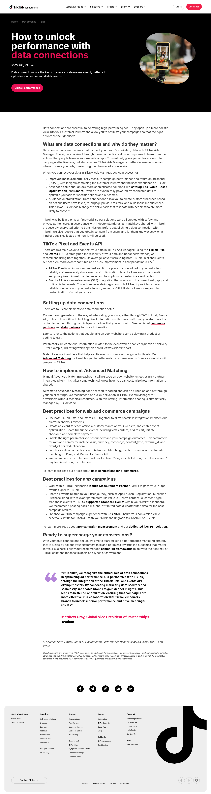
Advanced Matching (57, 358)
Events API (56, 253)
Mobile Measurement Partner (109, 485)
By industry (44, 753)
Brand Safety (132, 726)
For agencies (132, 722)
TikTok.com (124, 784)
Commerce (44, 742)
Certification (103, 745)
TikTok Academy (104, 741)
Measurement (45, 738)
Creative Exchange (76, 753)
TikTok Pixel (157, 249)
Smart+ (79, 191)
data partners (70, 327)
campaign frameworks (116, 548)
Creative (43, 731)
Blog (43, 21)
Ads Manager (74, 723)
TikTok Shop (73, 735)
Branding (43, 727)
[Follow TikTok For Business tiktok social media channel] (181, 780)
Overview (44, 723)
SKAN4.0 (114, 514)
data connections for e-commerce (114, 470)
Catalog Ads (139, 186)
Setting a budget (17, 722)
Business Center (75, 731)
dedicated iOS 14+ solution (148, 526)
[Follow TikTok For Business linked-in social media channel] (189, 780)
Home (14, 21)
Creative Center (75, 757)
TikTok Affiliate (132, 744)
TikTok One (73, 745)
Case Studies (103, 727)
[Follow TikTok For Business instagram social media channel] (196, 780)
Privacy (113, 784)
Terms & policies (99, 784)
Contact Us (131, 734)
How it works (16, 719)
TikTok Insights (104, 723)
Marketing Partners (134, 719)
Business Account (76, 727)
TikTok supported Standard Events (100, 502)
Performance (29, 21)
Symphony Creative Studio (79, 749)
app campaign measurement (97, 526)
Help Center (131, 730)
